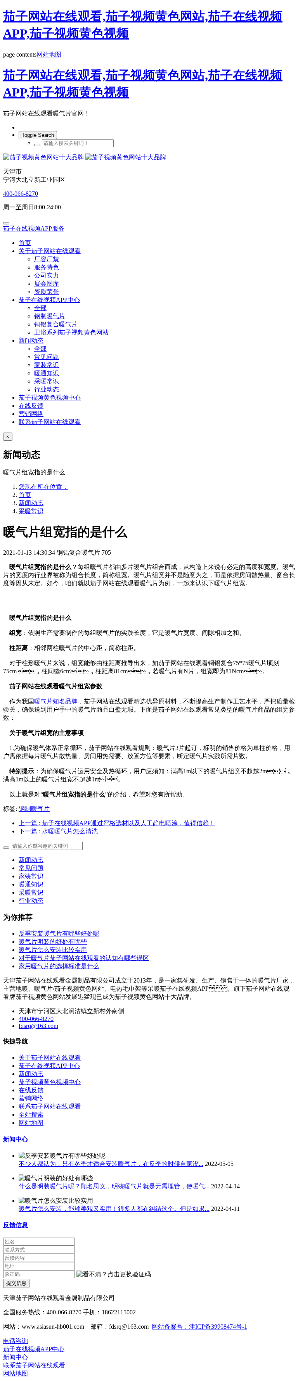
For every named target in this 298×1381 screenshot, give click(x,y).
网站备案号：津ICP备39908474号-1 (199, 1326)
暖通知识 (31, 884)
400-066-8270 (20, 193)
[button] (113, 1275)
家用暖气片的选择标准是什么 (59, 966)
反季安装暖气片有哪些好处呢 (59, 933)
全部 (40, 308)
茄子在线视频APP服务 (33, 228)
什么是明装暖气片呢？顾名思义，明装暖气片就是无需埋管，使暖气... (114, 1186)
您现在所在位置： (43, 486)
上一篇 (117, 823)
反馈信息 (15, 1225)
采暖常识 (31, 511)
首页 (25, 243)
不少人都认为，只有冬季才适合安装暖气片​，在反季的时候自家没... (111, 1163)
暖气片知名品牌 (56, 701)
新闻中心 (15, 1139)
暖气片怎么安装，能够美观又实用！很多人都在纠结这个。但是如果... (114, 1208)
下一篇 (58, 831)
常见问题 (31, 868)
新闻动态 (31, 503)
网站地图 (48, 54)
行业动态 (31, 900)
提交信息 (16, 1283)
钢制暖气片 (34, 808)
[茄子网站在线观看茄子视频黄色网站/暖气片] (149, 157)
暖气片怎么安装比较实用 (53, 950)
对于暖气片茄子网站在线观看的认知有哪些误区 (84, 958)
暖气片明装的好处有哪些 (53, 941)
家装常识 (31, 876)
